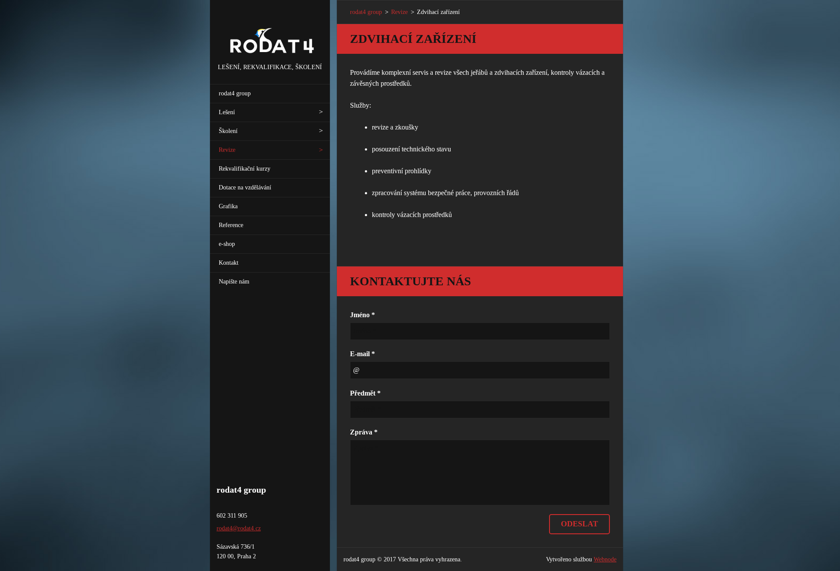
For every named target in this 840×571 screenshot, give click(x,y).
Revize (227, 150)
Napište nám (234, 281)
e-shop (227, 244)
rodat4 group (235, 93)
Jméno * (362, 315)
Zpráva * (364, 432)
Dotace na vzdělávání (245, 187)
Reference (231, 225)
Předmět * (365, 393)
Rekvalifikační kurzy (244, 168)
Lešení (227, 112)
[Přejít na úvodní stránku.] (270, 31)
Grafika (228, 206)
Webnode (605, 559)
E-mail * (362, 353)
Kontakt (228, 262)
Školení (228, 131)
